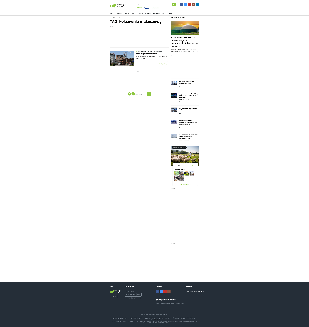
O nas (163, 13)
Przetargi (148, 13)
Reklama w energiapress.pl (194, 291)
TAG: (137, 51)
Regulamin (156, 13)
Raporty (127, 13)
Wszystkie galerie (185, 184)
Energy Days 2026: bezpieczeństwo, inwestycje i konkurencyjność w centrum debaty (188, 95)
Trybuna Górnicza (180, 303)
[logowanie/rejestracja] (175, 13)
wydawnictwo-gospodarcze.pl (167, 303)
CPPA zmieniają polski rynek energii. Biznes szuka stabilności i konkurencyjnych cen (188, 136)
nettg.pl (157, 303)
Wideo (134, 13)
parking (128, 298)
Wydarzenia (118, 13)
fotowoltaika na (130, 291)
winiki (138, 294)
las (139, 298)
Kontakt (170, 13)
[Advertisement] (139, 35)
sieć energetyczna (130, 294)
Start (111, 13)
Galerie (141, 13)
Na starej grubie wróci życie (146, 54)
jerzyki (134, 298)
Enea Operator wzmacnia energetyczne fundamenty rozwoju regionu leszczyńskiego (188, 122)
